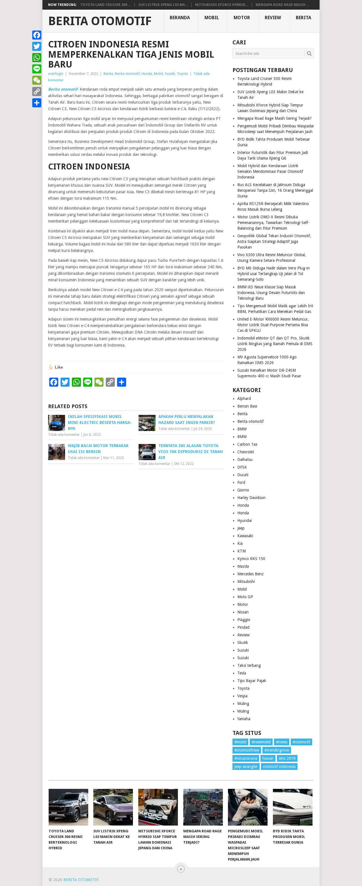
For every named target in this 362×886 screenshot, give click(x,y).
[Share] (36, 102)
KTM (241, 551)
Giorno (243, 490)
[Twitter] (36, 46)
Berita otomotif (127, 73)
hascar (267, 758)
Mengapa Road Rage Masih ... (282, 5)
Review (273, 17)
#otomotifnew (246, 750)
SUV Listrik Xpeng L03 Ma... (163, 5)
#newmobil (261, 742)
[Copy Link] (36, 91)
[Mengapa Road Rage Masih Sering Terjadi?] (203, 807)
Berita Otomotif (100, 21)
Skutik (242, 642)
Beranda (180, 17)
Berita (303, 17)
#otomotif (301, 742)
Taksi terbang (249, 665)
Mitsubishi (246, 581)
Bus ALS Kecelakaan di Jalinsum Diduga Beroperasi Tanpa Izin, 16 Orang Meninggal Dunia (275, 190)
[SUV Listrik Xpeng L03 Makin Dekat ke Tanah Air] (113, 807)
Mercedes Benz (250, 574)
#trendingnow (276, 750)
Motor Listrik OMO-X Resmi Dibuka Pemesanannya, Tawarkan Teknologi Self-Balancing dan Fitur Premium (273, 222)
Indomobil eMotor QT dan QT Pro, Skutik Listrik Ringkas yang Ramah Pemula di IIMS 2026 (275, 344)
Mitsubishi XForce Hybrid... (221, 5)
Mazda (243, 566)
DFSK (242, 467)
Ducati (242, 475)
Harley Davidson (251, 497)
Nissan (243, 612)
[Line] (36, 69)
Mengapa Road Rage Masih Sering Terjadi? (274, 118)
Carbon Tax (247, 444)
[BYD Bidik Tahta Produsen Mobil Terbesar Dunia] (293, 807)
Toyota (182, 73)
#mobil (240, 742)
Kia (240, 543)
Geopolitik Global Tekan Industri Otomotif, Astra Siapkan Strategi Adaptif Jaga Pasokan (274, 241)
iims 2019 (287, 758)
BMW (242, 429)
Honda (146, 73)
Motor (242, 17)
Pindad (243, 627)
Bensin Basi (247, 406)
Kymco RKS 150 (251, 558)
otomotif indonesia (279, 766)
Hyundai (244, 520)
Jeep (241, 528)
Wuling (243, 703)
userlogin (55, 73)
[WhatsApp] (36, 57)
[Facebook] (36, 35)
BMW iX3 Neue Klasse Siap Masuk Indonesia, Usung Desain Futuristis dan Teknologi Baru (271, 293)
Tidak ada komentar (64, 435)
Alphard (244, 398)
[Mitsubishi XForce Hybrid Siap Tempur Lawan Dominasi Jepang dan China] (158, 807)
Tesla (241, 673)
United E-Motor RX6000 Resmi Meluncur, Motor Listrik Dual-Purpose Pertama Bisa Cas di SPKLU (273, 325)
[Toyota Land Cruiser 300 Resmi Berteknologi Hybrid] (68, 807)
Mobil (211, 17)
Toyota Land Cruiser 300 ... (105, 5)
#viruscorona (245, 758)
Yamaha (243, 719)
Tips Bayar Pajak (251, 680)
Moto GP (245, 597)
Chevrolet (245, 452)
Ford (241, 482)
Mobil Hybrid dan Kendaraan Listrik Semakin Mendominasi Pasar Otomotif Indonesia (270, 171)
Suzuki (170, 73)
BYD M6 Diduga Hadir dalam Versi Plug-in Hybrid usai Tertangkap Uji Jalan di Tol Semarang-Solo (273, 274)
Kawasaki (245, 536)
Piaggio (243, 619)
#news (281, 742)
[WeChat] (36, 80)
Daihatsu (245, 459)
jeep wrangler (246, 766)
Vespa (242, 696)
